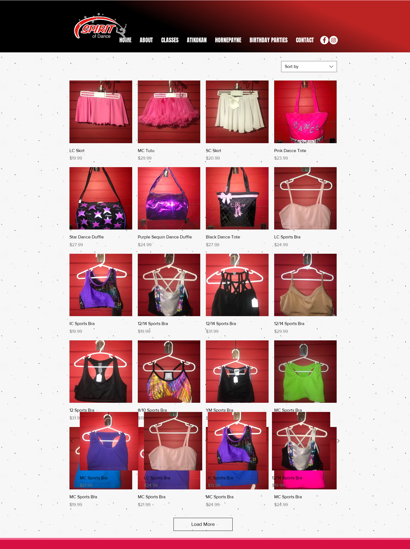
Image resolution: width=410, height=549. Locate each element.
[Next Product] (338, 441)
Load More (203, 524)
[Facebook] (324, 40)
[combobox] (309, 66)
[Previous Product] (71, 441)
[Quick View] (100, 111)
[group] (205, 450)
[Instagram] (333, 40)
